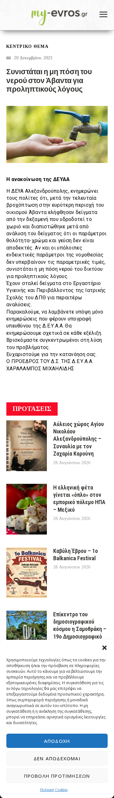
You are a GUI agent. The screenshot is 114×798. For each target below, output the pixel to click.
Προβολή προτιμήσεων (57, 776)
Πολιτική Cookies (53, 790)
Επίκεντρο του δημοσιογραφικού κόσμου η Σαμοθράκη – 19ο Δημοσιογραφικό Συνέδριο (79, 629)
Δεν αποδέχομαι (57, 758)
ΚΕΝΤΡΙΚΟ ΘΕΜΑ (27, 46)
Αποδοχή (57, 741)
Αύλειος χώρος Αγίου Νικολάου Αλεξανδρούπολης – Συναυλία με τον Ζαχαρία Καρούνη (78, 439)
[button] (104, 648)
